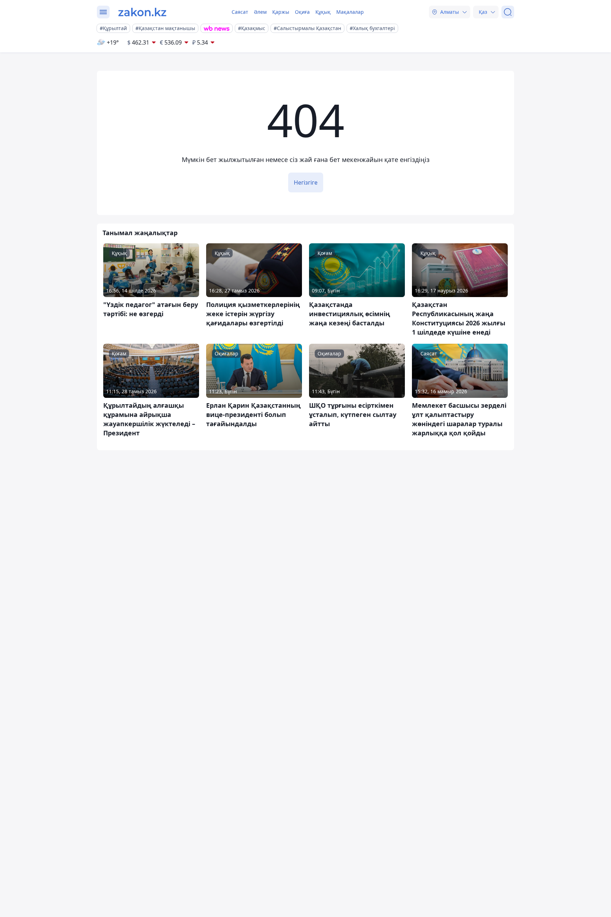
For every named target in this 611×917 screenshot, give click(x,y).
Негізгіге (306, 182)
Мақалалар (350, 11)
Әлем (260, 11)
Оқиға (302, 11)
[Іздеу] (507, 12)
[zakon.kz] (142, 12)
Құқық (323, 11)
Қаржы (280, 11)
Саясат (240, 11)
